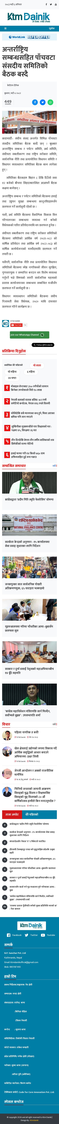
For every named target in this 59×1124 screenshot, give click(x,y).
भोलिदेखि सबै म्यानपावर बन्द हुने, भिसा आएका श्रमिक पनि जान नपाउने (33, 415)
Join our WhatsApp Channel (25, 335)
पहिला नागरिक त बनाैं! (26, 732)
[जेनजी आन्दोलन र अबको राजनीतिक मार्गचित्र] (8, 774)
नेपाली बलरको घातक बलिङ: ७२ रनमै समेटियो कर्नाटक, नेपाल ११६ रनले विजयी (30, 402)
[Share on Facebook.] (35, 102)
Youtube (50, 935)
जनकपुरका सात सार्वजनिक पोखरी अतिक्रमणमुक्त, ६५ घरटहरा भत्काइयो (24, 586)
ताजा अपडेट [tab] (12, 814)
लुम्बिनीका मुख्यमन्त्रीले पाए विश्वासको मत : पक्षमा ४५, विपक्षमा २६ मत (31, 428)
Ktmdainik (34, 1120)
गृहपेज (52, 28)
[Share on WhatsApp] (50, 102)
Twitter (34, 935)
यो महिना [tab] (12, 372)
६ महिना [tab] (31, 372)
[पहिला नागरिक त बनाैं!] (8, 735)
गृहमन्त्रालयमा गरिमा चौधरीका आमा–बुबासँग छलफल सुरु (29, 628)
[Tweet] (43, 102)
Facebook (16, 935)
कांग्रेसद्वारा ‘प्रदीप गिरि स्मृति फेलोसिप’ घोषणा (29, 499)
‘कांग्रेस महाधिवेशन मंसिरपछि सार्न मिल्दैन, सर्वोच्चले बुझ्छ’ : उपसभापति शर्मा (27, 713)
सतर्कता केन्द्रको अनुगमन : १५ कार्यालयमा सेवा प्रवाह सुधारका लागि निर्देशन (27, 544)
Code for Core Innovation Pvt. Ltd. (36, 1092)
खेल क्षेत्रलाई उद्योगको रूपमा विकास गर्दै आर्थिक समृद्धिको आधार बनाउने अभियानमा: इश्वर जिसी (35, 752)
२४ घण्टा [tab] (12, 378)
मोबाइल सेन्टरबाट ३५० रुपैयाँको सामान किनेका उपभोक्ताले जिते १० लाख (29, 388)
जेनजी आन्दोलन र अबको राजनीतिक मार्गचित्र (33, 772)
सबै (54, 466)
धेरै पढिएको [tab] (31, 814)
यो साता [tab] (37, 365)
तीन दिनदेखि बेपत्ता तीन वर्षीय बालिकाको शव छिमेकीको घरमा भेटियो (32, 442)
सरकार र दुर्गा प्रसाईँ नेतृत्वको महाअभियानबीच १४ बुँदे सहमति (29, 671)
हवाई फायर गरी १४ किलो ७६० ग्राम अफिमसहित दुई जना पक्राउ (28, 455)
